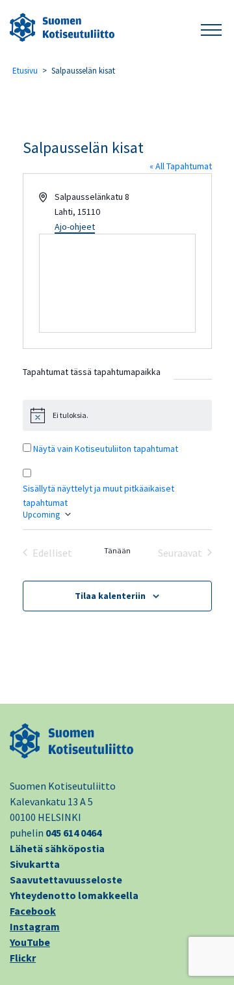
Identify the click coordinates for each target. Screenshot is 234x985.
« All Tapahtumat (181, 166)
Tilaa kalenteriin (110, 596)
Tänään (117, 550)
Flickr (23, 957)
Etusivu (25, 70)
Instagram (35, 926)
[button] (211, 27)
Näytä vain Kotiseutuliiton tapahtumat (105, 448)
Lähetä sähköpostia (57, 848)
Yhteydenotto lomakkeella (74, 895)
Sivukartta (35, 863)
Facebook (33, 910)
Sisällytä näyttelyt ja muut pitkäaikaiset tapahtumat (98, 495)
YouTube (30, 942)
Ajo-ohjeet (75, 226)
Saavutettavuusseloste (66, 879)
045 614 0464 (73, 832)
